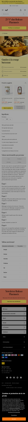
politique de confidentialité (14, 408)
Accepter (14, 419)
